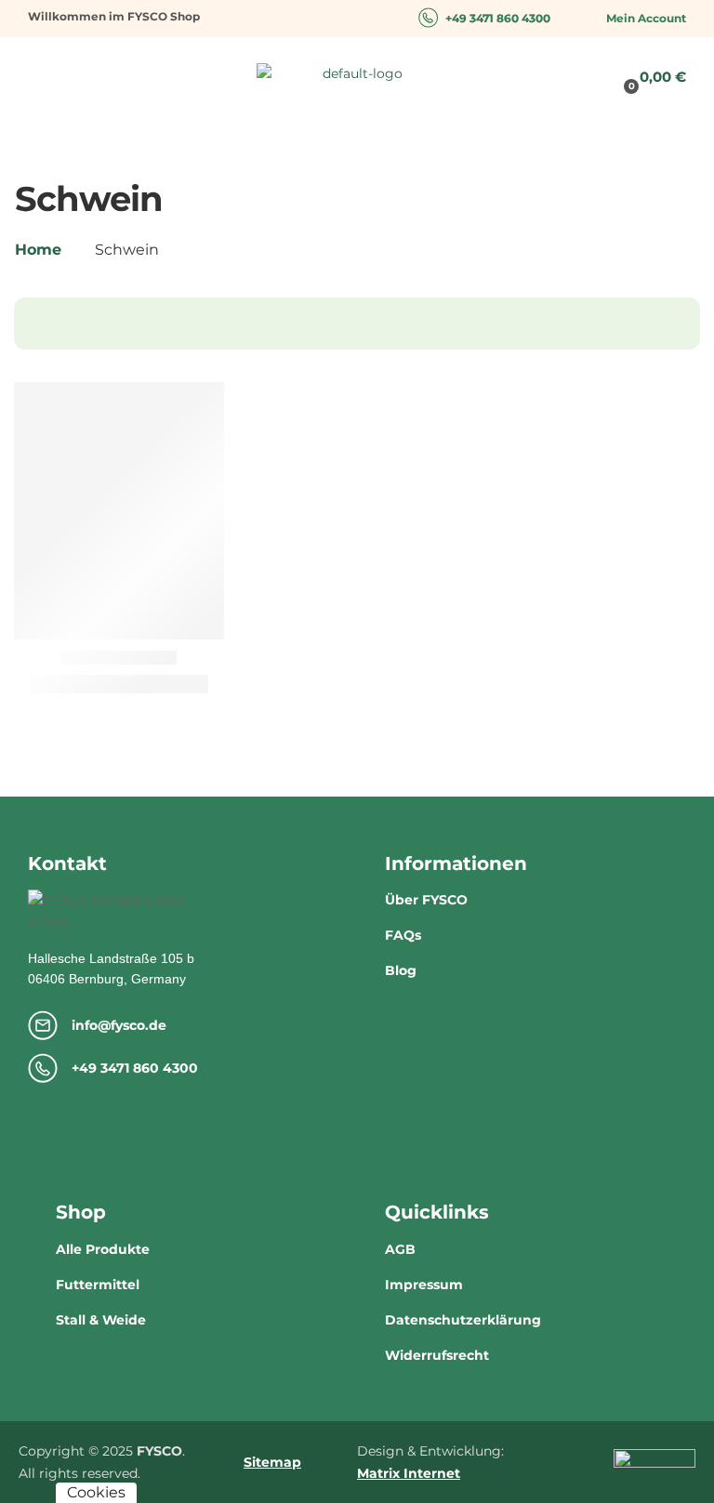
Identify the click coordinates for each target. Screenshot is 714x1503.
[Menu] (36, 75)
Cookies (96, 1492)
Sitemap (272, 1462)
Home (38, 249)
